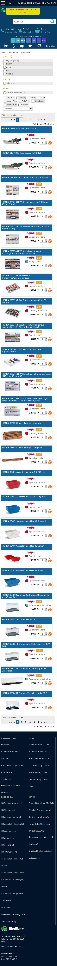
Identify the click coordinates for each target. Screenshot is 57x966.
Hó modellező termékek (39, 824)
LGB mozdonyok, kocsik (12, 803)
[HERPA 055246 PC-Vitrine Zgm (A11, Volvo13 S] (12, 706)
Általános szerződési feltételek (10, 755)
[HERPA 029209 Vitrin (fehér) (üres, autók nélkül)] (12, 190)
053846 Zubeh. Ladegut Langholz (22, 447)
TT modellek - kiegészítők (12, 873)
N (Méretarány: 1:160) (38, 772)
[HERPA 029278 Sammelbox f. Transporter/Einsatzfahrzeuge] (12, 288)
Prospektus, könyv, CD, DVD (41, 803)
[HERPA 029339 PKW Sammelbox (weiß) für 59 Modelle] (12, 313)
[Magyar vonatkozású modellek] (5, 46)
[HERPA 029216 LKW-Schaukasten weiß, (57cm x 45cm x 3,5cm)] (12, 215)
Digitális (10, 97)
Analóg (22, 97)
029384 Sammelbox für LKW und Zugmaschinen (21, 350)
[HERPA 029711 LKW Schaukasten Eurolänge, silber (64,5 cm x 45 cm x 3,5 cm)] (12, 387)
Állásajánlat (6, 772)
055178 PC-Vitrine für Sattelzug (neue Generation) (24, 669)
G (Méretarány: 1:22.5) (39, 744)
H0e (23, 40)
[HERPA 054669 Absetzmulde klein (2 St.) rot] (12, 558)
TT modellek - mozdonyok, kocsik (13, 862)
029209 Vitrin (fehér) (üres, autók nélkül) (25, 177)
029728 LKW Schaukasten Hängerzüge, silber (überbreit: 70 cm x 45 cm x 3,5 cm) (25, 399)
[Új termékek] (30, 46)
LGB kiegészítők (8, 810)
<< (10, 119)
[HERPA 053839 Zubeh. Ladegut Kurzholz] (12, 436)
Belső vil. (26, 101)
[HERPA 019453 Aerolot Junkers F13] (12, 141)
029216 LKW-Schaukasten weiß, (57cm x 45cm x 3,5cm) (25, 203)
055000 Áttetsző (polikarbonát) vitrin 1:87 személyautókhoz (25, 596)
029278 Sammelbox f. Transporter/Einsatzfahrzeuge (16, 276)
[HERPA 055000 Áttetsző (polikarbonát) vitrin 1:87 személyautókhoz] (12, 608)
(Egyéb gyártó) (12, 60)
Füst (43, 97)
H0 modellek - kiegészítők (12, 824)
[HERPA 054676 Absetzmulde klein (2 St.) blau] (12, 583)
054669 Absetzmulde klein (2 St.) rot (23, 546)
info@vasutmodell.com (11, 946)
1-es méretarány (8, 921)
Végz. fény (12, 101)
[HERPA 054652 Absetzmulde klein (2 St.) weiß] (12, 534)
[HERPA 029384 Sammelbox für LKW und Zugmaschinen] (12, 362)
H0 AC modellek (8, 831)
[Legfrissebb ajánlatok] (13, 46)
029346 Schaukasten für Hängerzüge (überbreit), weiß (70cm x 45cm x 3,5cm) (23, 325)
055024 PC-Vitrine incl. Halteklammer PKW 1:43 (26, 645)
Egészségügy (35, 858)
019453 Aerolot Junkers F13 (19, 128)
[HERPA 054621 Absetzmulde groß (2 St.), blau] (12, 509)
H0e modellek (7, 838)
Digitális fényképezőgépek (40, 851)
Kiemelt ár (12, 104)
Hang (33, 97)
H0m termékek (7, 845)
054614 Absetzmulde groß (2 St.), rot (23, 472)
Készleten (39, 101)
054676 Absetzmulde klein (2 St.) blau (23, 570)
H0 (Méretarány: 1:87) (38, 751)
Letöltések (51, 46)
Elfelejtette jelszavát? (10, 785)
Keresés (22, 3)
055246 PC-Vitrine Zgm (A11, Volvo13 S (24, 693)
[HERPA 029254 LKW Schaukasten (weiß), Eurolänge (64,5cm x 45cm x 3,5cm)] (12, 264)
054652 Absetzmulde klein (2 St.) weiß (24, 521)
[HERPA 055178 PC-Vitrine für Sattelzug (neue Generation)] (12, 681)
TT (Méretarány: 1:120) (39, 765)
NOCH (9, 67)
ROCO (9, 70)
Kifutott (24, 104)
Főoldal (4, 52)
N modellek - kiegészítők (12, 893)
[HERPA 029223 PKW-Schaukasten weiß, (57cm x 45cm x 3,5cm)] (12, 239)
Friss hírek (8, 6)
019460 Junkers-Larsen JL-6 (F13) (21, 153)
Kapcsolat (5, 744)
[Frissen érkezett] (21, 46)
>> (45, 119)
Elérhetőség (33, 3)
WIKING (9, 74)
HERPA (9, 64)
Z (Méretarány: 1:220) (38, 779)
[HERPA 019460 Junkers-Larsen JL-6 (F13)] (12, 165)
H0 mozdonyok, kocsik (11, 817)
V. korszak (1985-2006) (15, 92)
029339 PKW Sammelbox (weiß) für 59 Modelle (24, 301)
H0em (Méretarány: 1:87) (40, 758)
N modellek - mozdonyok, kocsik (12, 883)
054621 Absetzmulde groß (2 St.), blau (24, 496)
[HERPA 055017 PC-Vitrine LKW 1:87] (12, 632)
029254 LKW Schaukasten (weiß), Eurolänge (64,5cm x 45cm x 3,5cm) (22, 252)
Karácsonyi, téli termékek (40, 817)
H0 (18, 40)
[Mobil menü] (3, 3)
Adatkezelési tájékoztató (12, 765)
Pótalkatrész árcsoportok (40, 810)
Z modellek (6, 900)
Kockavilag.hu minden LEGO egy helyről (41, 840)
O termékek (6, 907)
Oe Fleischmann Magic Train (13, 914)
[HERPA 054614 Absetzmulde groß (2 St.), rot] (12, 485)
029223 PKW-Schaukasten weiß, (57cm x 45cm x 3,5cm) (25, 227)
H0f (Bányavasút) (9, 852)
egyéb (44, 40)
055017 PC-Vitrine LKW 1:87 (19, 619)
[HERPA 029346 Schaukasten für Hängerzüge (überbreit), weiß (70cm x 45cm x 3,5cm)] (12, 337)
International (49, 3)
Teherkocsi (10, 83)
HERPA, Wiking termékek (19, 52)
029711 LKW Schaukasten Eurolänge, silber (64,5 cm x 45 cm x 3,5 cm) (26, 375)
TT (28, 40)
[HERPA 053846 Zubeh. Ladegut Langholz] (12, 460)
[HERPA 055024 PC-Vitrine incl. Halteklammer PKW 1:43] (12, 657)
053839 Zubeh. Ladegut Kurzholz (21, 423)
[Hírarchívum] (38, 46)
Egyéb (31, 786)
